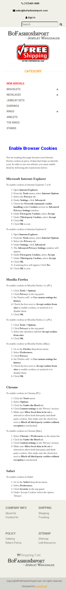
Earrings (13, 105)
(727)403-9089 (31, 3)
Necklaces (14, 94)
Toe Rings (13, 122)
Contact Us (12, 517)
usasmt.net (41, 586)
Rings (10, 111)
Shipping (43, 513)
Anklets (12, 117)
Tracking (43, 517)
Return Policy (13, 542)
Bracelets (14, 89)
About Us (11, 513)
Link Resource (47, 542)
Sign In (31, 17)
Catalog (10, 538)
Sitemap (43, 538)
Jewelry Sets (16, 100)
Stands (11, 128)
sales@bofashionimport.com (31, 10)
